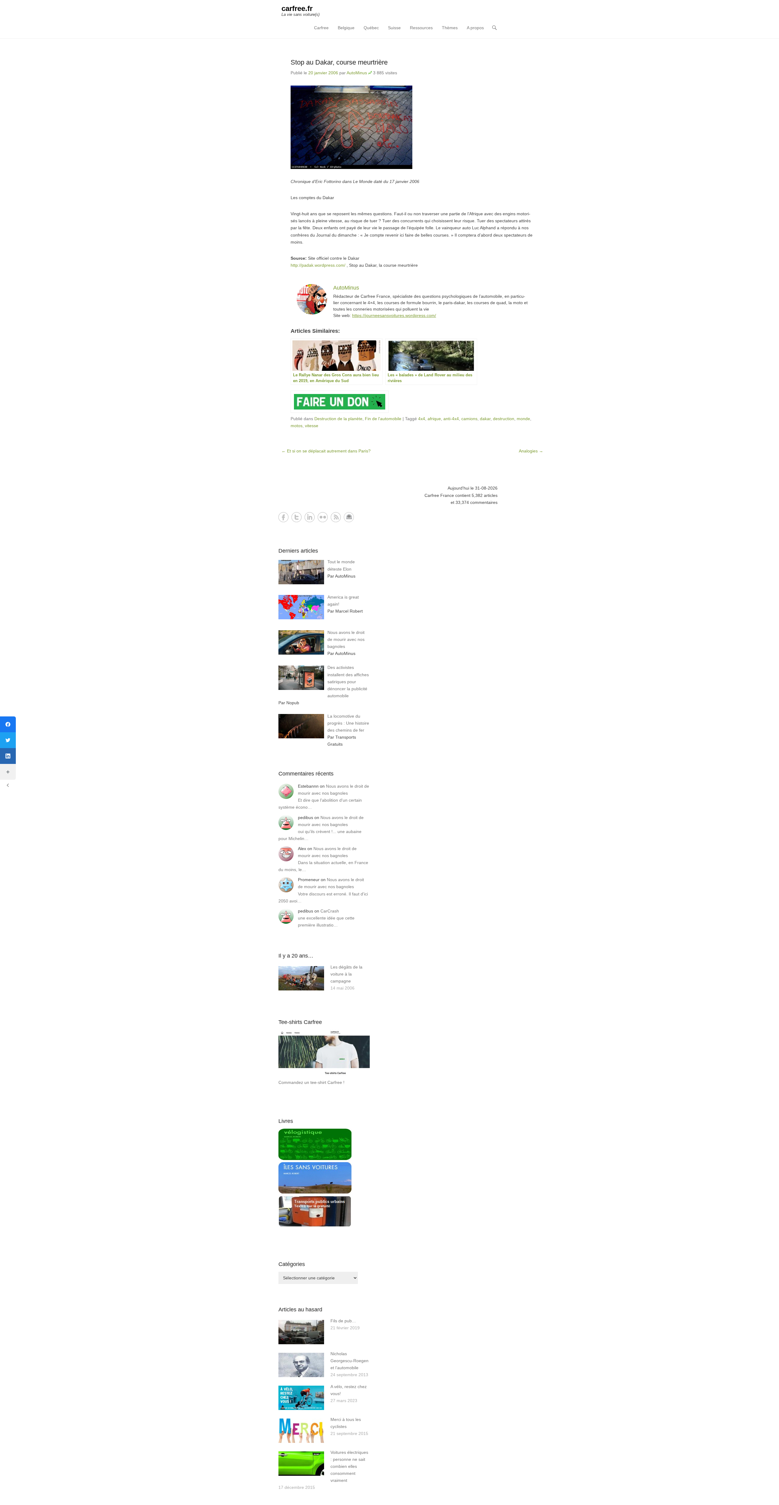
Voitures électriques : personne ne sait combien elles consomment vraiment (349, 1466)
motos (296, 425)
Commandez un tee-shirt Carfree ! (311, 1082)
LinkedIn (310, 517)
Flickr (323, 517)
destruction (503, 418)
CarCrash (329, 911)
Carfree (321, 27)
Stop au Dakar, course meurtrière (339, 62)
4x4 (421, 418)
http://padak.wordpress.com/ (318, 265)
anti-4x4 (451, 418)
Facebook (283, 517)
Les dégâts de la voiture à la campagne (346, 974)
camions (469, 418)
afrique (434, 418)
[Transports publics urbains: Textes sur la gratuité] (314, 1225)
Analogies (531, 450)
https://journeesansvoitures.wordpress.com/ (394, 315)
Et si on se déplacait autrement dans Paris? (326, 450)
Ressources (421, 27)
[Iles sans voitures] (314, 1192)
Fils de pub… (343, 1320)
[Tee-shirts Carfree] (324, 1075)
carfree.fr (297, 8)
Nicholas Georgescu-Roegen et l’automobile (349, 1360)
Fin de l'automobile (383, 418)
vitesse (311, 425)
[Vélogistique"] (314, 1158)
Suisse (394, 27)
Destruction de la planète (338, 418)
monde (523, 418)
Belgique (346, 27)
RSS (336, 517)
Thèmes (450, 27)
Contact (349, 517)
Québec (371, 27)
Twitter (297, 517)
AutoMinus (357, 72)
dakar (485, 418)
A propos (475, 27)
